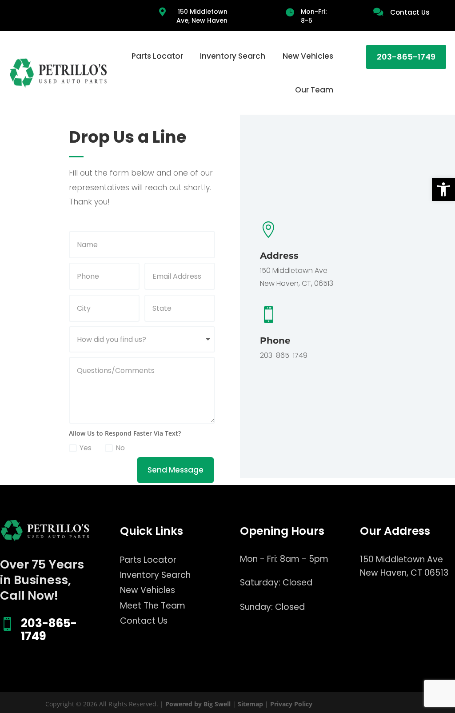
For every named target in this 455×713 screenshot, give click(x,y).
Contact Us (410, 12)
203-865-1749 (406, 56)
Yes (86, 448)
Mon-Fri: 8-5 (314, 16)
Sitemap (250, 704)
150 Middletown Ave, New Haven (202, 16)
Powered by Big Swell (198, 704)
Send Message (176, 470)
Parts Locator (157, 56)
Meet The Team (152, 606)
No (120, 448)
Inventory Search (232, 56)
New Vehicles (308, 56)
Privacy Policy (291, 704)
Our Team (314, 89)
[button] (443, 189)
